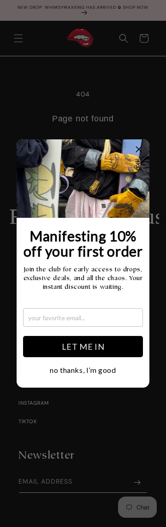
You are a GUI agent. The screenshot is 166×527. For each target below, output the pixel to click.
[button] (138, 150)
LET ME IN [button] (83, 346)
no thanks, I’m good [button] (83, 370)
